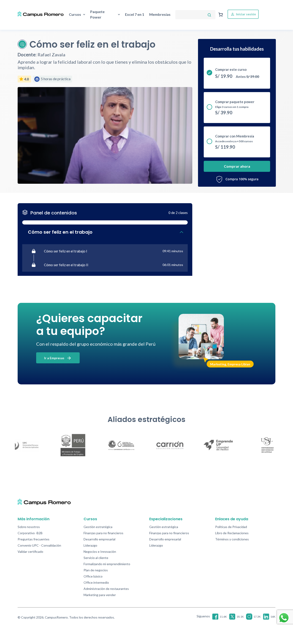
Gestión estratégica (98, 527)
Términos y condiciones (232, 539)
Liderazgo (90, 545)
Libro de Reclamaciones (232, 533)
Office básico (93, 576)
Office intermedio (96, 582)
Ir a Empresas (54, 358)
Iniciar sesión (245, 14)
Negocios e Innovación (100, 551)
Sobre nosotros (29, 527)
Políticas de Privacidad (231, 527)
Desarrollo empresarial (99, 539)
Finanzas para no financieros (103, 533)
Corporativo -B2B (30, 533)
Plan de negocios (96, 570)
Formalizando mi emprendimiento (107, 564)
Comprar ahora (237, 166)
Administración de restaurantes (106, 589)
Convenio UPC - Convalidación (39, 545)
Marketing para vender (100, 595)
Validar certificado (30, 551)
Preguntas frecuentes (33, 539)
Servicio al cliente (96, 558)
